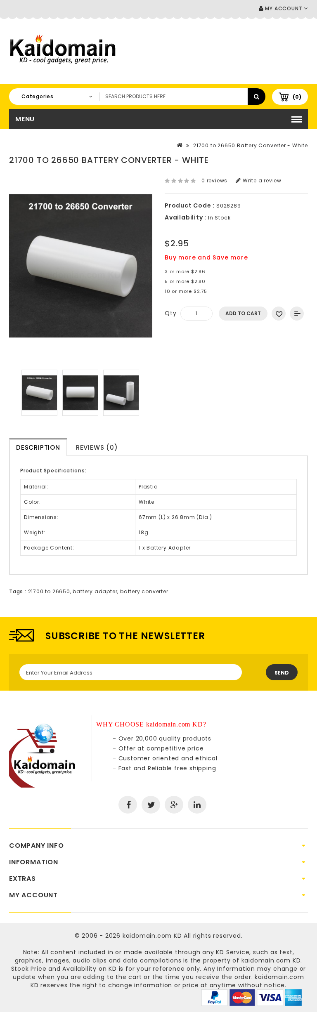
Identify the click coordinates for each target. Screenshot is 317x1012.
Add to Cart (243, 313)
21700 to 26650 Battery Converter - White (250, 145)
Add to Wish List (279, 314)
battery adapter (95, 591)
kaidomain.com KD (152, 936)
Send (281, 672)
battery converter (144, 591)
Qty (170, 313)
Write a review (261, 180)
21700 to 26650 (49, 591)
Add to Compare (297, 314)
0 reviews (214, 180)
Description (38, 447)
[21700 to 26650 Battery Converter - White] (39, 393)
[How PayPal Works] (251, 997)
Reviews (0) (97, 447)
